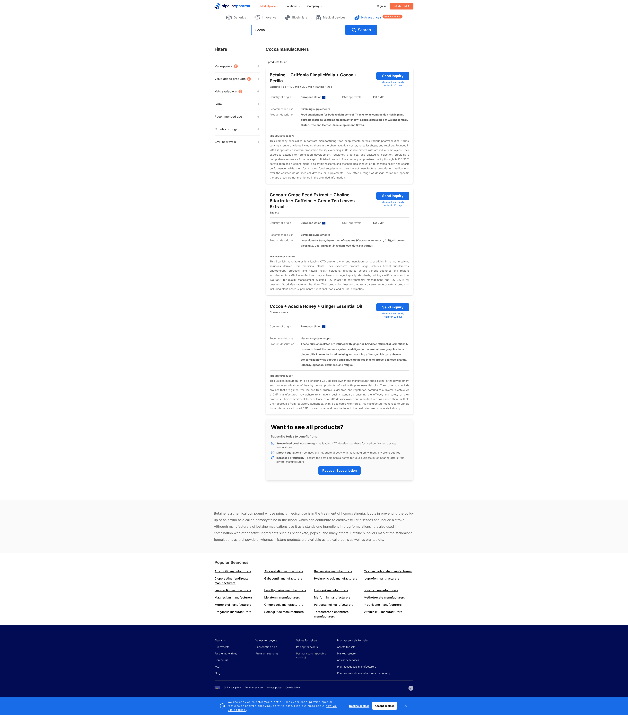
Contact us (221, 660)
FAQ (217, 666)
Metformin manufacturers (332, 597)
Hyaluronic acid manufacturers (335, 578)
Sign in (381, 6)
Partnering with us (226, 653)
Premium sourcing (266, 653)
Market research (347, 653)
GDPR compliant (232, 687)
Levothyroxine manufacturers (285, 590)
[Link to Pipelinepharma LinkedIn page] (410, 688)
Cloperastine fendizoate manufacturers (232, 581)
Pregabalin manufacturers (233, 612)
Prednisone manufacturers (383, 604)
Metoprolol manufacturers (233, 604)
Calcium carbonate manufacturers (388, 571)
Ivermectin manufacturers (233, 590)
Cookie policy (293, 687)
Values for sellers (306, 640)
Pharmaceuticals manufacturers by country (363, 673)
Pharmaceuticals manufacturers (356, 666)
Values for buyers (266, 640)
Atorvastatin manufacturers (283, 571)
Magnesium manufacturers (234, 597)
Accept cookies (384, 705)
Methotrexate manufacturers (384, 597)
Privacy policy (274, 687)
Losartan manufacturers (381, 590)
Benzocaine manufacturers (333, 571)
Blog (217, 673)
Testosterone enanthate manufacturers (331, 614)
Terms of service (254, 687)
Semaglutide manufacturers (284, 612)
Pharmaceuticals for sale (352, 640)
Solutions (291, 6)
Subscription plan (266, 647)
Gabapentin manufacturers (283, 578)
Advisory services (348, 660)
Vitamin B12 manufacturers (383, 612)
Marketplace (268, 6)
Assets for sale (346, 647)
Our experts (222, 647)
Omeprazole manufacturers (283, 604)
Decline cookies (359, 705)
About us (220, 640)
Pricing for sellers (307, 647)
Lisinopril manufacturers (331, 590)
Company (313, 6)
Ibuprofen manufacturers (381, 578)
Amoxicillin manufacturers (233, 571)
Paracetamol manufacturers (333, 604)
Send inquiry (392, 76)
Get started (399, 6)
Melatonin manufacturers (282, 597)
